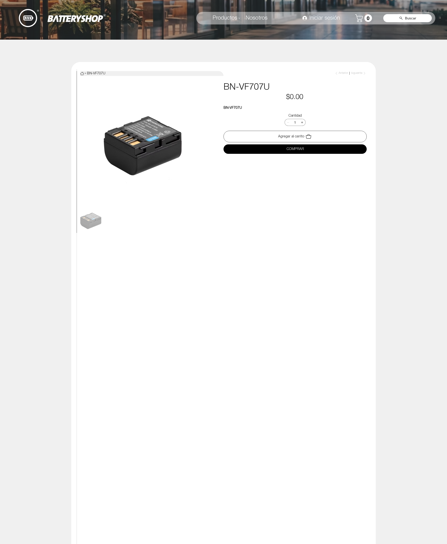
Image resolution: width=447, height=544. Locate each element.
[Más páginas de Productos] (239, 18)
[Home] (82, 73)
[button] (364, 18)
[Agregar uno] (302, 122)
